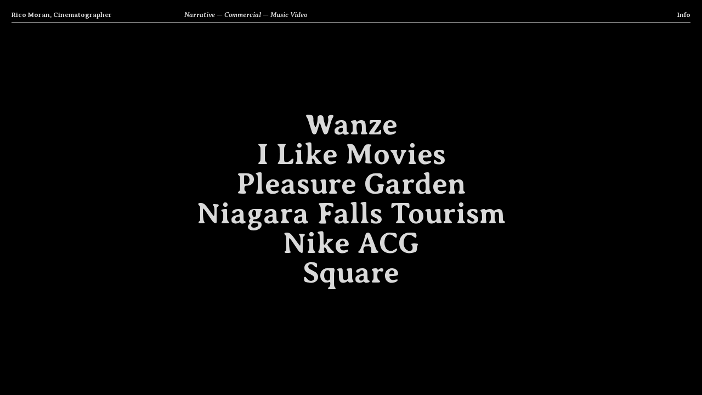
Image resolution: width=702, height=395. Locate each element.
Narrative (199, 15)
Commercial (242, 15)
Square (351, 272)
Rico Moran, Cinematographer (62, 15)
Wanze (351, 124)
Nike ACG (351, 243)
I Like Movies (351, 154)
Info (683, 15)
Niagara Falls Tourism (351, 213)
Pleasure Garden (351, 183)
